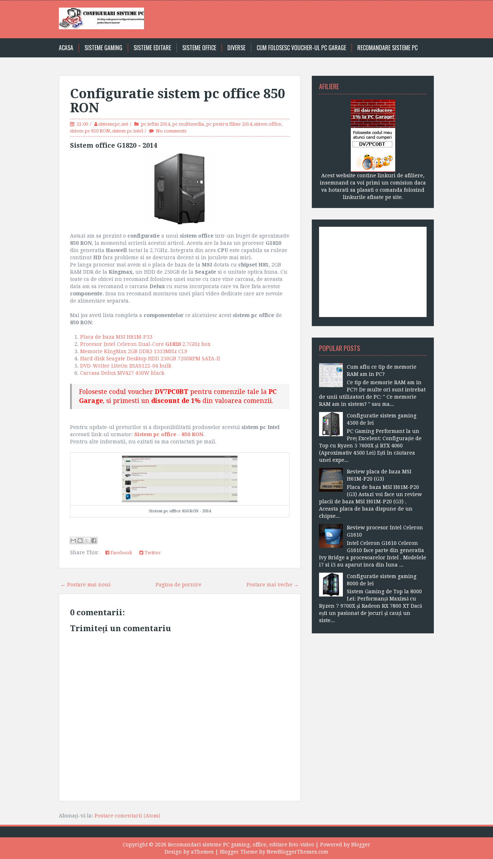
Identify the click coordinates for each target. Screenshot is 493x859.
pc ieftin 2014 (155, 124)
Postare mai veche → (273, 584)
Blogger (360, 844)
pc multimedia (188, 124)
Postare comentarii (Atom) (127, 816)
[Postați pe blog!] (80, 540)
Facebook (120, 552)
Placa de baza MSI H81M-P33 (117, 337)
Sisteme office (199, 48)
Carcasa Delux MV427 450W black (123, 373)
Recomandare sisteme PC (387, 48)
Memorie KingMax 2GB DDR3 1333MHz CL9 (133, 351)
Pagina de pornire (178, 584)
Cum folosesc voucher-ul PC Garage (301, 48)
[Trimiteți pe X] (87, 540)
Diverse (236, 48)
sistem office (267, 124)
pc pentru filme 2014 (229, 124)
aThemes (202, 852)
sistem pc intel (127, 131)
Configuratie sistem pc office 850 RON (177, 101)
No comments (171, 131)
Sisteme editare (152, 48)
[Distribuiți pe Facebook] (93, 540)
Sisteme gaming (103, 48)
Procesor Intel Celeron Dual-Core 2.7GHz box (145, 344)
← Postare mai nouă (85, 584)
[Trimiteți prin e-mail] (73, 540)
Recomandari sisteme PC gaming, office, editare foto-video (241, 844)
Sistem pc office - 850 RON (168, 434)
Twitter (152, 552)
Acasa (66, 48)
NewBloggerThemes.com (297, 852)
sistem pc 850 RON (90, 131)
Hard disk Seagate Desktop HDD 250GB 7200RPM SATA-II (151, 358)
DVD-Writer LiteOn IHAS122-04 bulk (125, 366)
